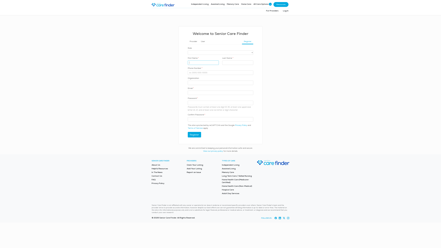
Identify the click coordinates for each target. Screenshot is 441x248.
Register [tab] (247, 41)
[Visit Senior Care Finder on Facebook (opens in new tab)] (276, 218)
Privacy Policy (241, 125)
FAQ (154, 179)
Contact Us (157, 176)
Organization (193, 78)
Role (190, 48)
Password (192, 98)
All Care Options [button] (260, 4)
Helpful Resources (160, 168)
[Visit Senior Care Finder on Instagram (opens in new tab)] (288, 218)
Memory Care (233, 4)
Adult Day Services (230, 193)
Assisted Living (218, 4)
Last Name (227, 58)
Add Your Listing (194, 168)
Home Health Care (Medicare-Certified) (235, 181)
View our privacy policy (213, 151)
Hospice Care (228, 190)
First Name (193, 58)
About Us (156, 165)
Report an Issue (194, 172)
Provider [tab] (193, 41)
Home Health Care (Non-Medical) (237, 186)
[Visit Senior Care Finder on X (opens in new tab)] (284, 218)
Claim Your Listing (195, 165)
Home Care (246, 4)
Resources (281, 4)
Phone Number (194, 68)
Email (190, 88)
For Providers (272, 11)
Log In (285, 11)
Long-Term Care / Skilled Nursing (237, 176)
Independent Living (200, 4)
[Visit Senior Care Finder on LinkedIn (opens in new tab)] (280, 218)
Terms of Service (195, 128)
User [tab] (203, 41)
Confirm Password (196, 114)
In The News (157, 172)
